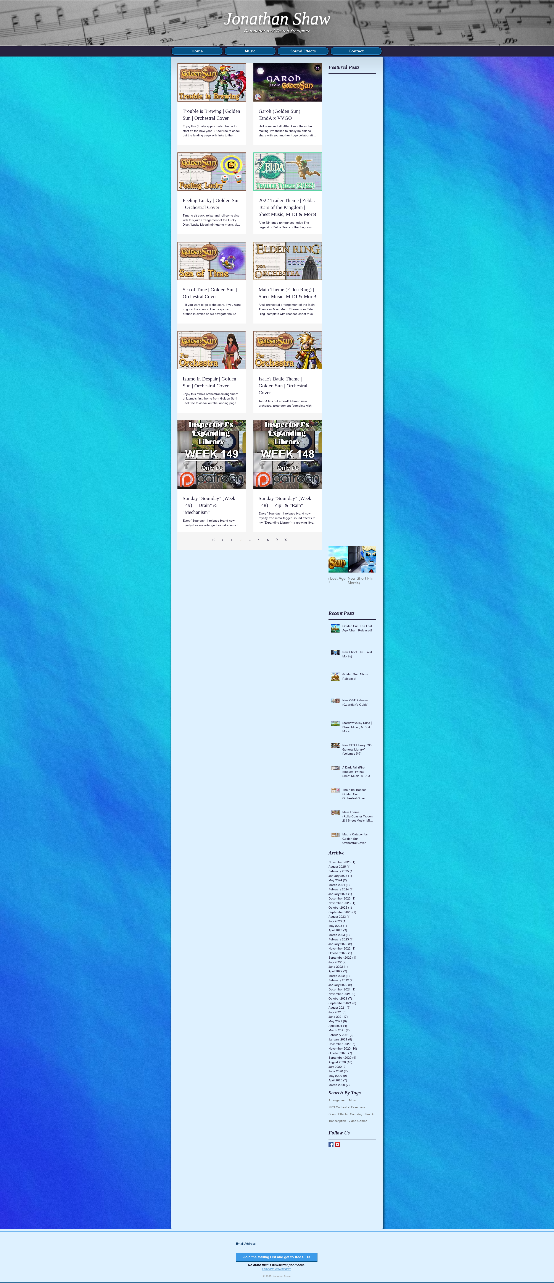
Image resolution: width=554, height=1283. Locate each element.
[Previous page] (222, 540)
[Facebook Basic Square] (331, 1144)
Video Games (358, 1121)
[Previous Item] (335, 559)
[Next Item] (369, 559)
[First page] (213, 540)
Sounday (356, 1114)
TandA (369, 1114)
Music (353, 1100)
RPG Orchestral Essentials (347, 1107)
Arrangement (337, 1100)
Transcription (337, 1121)
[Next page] (277, 540)
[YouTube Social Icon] (337, 1144)
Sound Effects (338, 1114)
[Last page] (286, 540)
